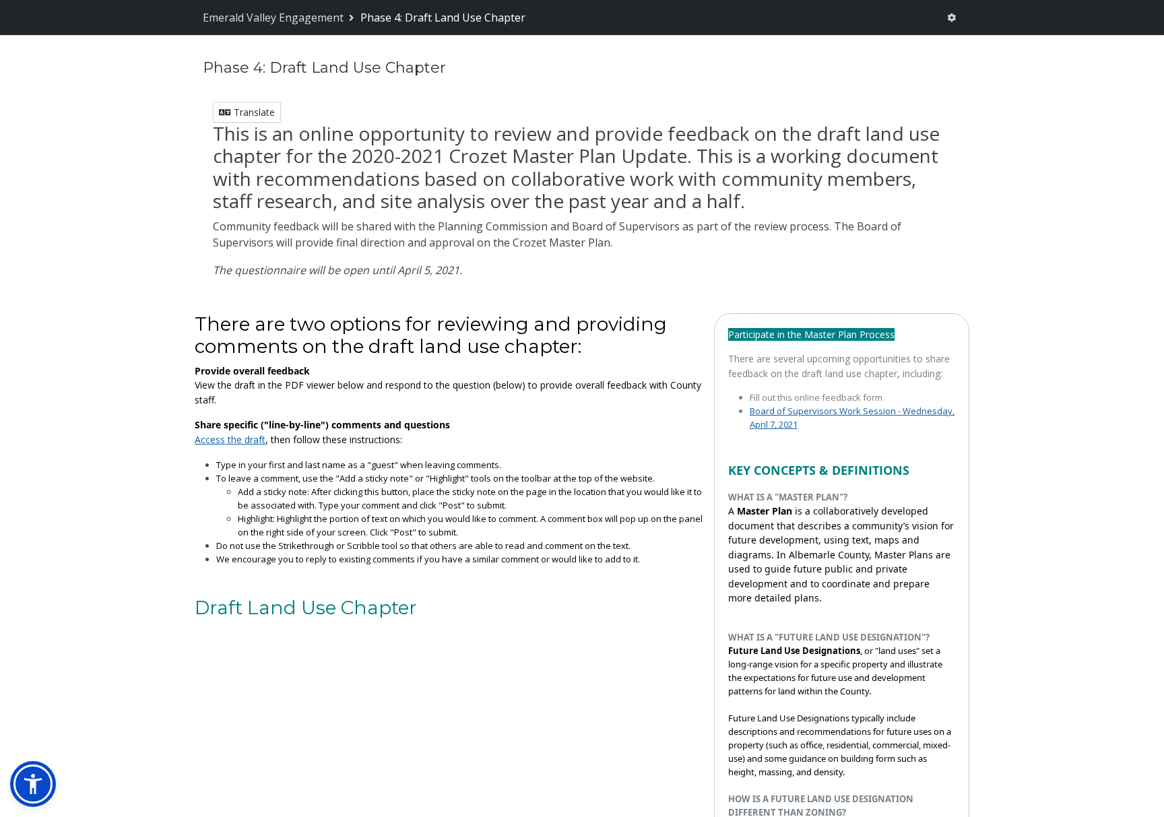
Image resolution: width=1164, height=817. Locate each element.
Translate (253, 112)
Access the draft (230, 439)
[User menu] (951, 17)
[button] (33, 784)
